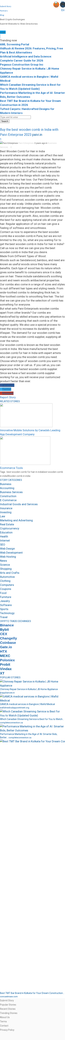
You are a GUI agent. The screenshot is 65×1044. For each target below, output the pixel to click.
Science (5, 564)
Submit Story (5, 6)
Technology (7, 613)
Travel (4, 617)
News (3, 560)
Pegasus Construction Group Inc (21, 64)
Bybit (4, 630)
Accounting (7, 488)
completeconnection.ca (11, 722)
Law (2, 516)
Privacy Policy (7, 1030)
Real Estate (7, 524)
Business (5, 484)
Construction (8, 496)
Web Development (11, 552)
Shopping (6, 568)
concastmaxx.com (9, 996)
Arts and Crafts (9, 572)
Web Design (7, 548)
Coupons (5, 589)
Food (3, 593)
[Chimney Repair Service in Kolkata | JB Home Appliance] (32, 685)
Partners (4, 10)
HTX (3, 651)
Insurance (6, 508)
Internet (5, 540)
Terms (3, 1021)
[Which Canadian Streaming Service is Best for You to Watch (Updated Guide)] (32, 715)
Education (6, 532)
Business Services (11, 492)
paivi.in (37, 135)
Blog (2, 15)
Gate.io (6, 647)
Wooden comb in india (18, 476)
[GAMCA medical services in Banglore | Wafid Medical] (32, 700)
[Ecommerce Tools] (25, 464)
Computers (7, 585)
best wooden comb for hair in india (25, 472)
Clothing (5, 581)
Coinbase (8, 643)
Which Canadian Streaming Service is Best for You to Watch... (32, 719)
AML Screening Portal (14, 44)
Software (6, 605)
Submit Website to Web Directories (19, 23)
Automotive (7, 576)
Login (3, 32)
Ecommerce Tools (11, 468)
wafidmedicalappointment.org (14, 707)
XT (2, 673)
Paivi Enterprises (26, 143)
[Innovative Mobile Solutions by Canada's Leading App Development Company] (26, 426)
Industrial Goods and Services (19, 504)
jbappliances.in (7, 692)
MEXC (5, 656)
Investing (6, 512)
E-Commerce (8, 500)
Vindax (6, 669)
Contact (4, 1025)
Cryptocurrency (9, 528)
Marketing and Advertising (16, 520)
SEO (2, 544)
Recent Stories (8, 1009)
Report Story (8, 397)
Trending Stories (8, 1013)
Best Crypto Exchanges (12, 19)
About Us (5, 1017)
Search (4, 121)
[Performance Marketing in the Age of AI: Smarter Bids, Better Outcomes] (32, 730)
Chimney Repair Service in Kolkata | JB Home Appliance (29, 689)
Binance (7, 625)
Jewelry (5, 601)
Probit (5, 664)
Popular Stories (8, 1004)
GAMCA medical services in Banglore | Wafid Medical (27, 704)
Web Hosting (8, 556)
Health (4, 536)
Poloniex (7, 660)
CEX (3, 634)
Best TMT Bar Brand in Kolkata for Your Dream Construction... (32, 993)
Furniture (5, 597)
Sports (4, 609)
